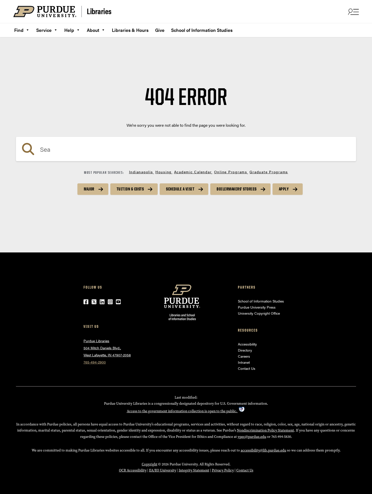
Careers (244, 356)
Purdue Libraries (96, 340)
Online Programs (230, 171)
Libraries (99, 11)
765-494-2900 (95, 361)
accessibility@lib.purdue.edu (263, 450)
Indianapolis (141, 171)
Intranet (244, 362)
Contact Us (246, 368)
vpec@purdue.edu (252, 436)
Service (44, 30)
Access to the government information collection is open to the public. (182, 411)
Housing (163, 171)
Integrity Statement (194, 470)
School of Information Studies (202, 30)
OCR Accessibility (133, 470)
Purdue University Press (257, 307)
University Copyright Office (259, 313)
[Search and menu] (353, 12)
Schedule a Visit (180, 188)
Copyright (149, 464)
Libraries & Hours (130, 30)
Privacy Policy (223, 470)
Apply (284, 188)
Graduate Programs (269, 171)
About (93, 30)
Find (19, 30)
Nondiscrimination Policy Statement (265, 430)
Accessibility (247, 344)
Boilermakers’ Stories (237, 188)
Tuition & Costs (130, 188)
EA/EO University (162, 470)
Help (69, 30)
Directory (245, 350)
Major (89, 188)
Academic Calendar (193, 171)
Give (159, 30)
